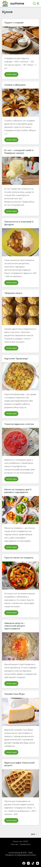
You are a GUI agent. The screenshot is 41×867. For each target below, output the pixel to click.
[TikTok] (33, 863)
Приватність (25, 844)
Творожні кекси (13, 293)
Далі (33, 834)
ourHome (17, 3)
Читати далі (12, 75)
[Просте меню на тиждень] (20, 576)
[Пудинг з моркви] (20, 40)
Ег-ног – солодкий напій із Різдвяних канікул (18, 151)
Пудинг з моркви (14, 22)
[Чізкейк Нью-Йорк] (20, 712)
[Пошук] (34, 3)
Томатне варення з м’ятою (19, 424)
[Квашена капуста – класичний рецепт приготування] (20, 646)
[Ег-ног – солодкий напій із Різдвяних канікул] (20, 171)
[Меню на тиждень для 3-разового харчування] (20, 510)
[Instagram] (28, 863)
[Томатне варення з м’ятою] (20, 442)
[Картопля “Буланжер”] (20, 376)
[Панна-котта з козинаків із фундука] (20, 242)
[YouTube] (37, 863)
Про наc (14, 844)
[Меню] (38, 3)
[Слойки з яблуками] (20, 103)
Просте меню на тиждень (18, 557)
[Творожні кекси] (20, 311)
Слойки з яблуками (15, 85)
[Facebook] (23, 863)
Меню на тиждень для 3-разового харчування (18, 490)
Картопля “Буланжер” (16, 358)
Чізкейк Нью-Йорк (14, 694)
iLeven (33, 855)
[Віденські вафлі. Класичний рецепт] (20, 783)
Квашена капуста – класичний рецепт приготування (14, 626)
